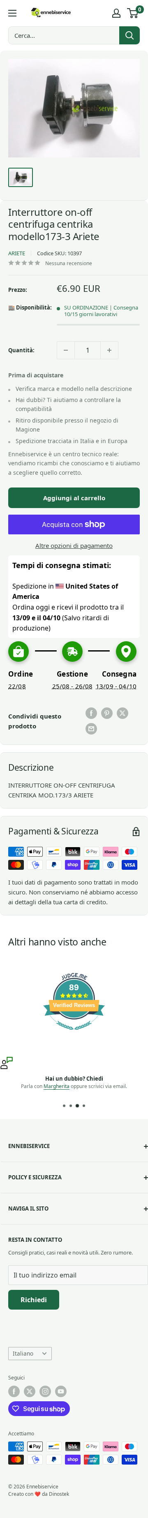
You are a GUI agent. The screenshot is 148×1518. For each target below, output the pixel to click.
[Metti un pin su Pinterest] (107, 713)
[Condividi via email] (91, 729)
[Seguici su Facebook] (14, 1391)
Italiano (23, 1353)
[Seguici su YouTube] (61, 1391)
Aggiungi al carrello (74, 498)
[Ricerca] (129, 35)
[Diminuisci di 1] (65, 350)
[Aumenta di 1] (109, 350)
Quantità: (21, 350)
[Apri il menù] (12, 13)
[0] (133, 13)
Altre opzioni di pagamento (74, 545)
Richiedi (34, 1299)
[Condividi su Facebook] (91, 713)
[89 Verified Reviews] (74, 1034)
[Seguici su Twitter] (29, 1391)
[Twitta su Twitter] (122, 713)
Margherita (56, 1086)
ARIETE (16, 253)
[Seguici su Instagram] (45, 1391)
